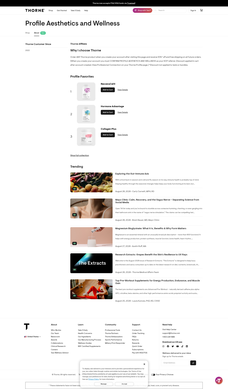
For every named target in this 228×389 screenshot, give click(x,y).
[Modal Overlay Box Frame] (27, 360)
